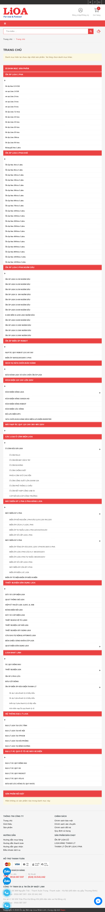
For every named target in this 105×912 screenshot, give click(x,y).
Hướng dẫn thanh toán (13, 843)
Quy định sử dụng (63, 831)
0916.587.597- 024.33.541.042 (28, 894)
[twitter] (90, 2)
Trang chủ (7, 820)
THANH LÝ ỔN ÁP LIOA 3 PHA (68, 846)
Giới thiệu (7, 824)
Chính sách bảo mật (64, 820)
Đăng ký (85, 15)
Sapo (62, 910)
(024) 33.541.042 (36, 877)
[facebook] (95, 2)
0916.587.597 (17, 877)
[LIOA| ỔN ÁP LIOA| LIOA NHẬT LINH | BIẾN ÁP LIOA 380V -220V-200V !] (35, 12)
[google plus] (99, 2)
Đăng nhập (76, 15)
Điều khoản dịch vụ (12, 850)
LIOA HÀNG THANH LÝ (65, 843)
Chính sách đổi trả (63, 827)
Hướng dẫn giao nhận (13, 846)
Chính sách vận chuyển (65, 824)
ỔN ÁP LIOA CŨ (62, 840)
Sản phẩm (7, 827)
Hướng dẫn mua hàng (13, 840)
